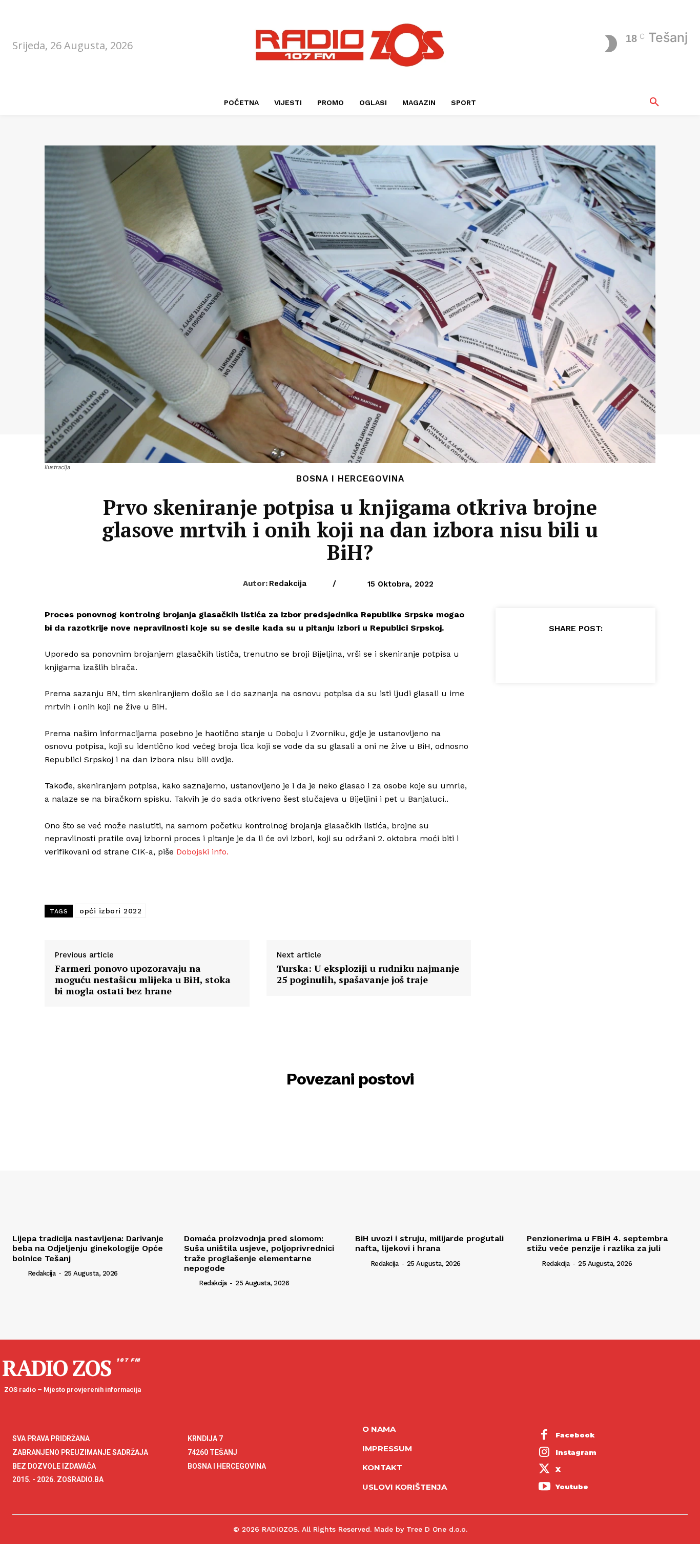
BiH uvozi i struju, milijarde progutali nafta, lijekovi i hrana (429, 1243)
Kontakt (382, 1467)
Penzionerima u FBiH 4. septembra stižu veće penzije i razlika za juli (597, 1243)
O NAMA (379, 1429)
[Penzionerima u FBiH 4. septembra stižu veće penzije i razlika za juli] (607, 1169)
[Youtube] (545, 1487)
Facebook (575, 1435)
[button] (654, 102)
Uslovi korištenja (404, 1487)
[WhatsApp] (598, 653)
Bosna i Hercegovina (350, 478)
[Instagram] (545, 1453)
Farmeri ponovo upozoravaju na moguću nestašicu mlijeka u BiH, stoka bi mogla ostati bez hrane (143, 979)
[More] (622, 653)
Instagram (575, 1452)
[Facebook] (528, 653)
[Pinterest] (575, 653)
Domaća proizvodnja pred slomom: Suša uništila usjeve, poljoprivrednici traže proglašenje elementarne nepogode (259, 1253)
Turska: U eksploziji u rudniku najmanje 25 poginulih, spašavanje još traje (368, 974)
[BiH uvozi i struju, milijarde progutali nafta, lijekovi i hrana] (436, 1169)
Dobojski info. (202, 852)
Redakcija (287, 583)
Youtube (571, 1487)
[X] (551, 653)
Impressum (387, 1448)
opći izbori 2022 (110, 911)
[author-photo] (19, 1273)
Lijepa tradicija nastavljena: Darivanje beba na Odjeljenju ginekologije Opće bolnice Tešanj (87, 1248)
